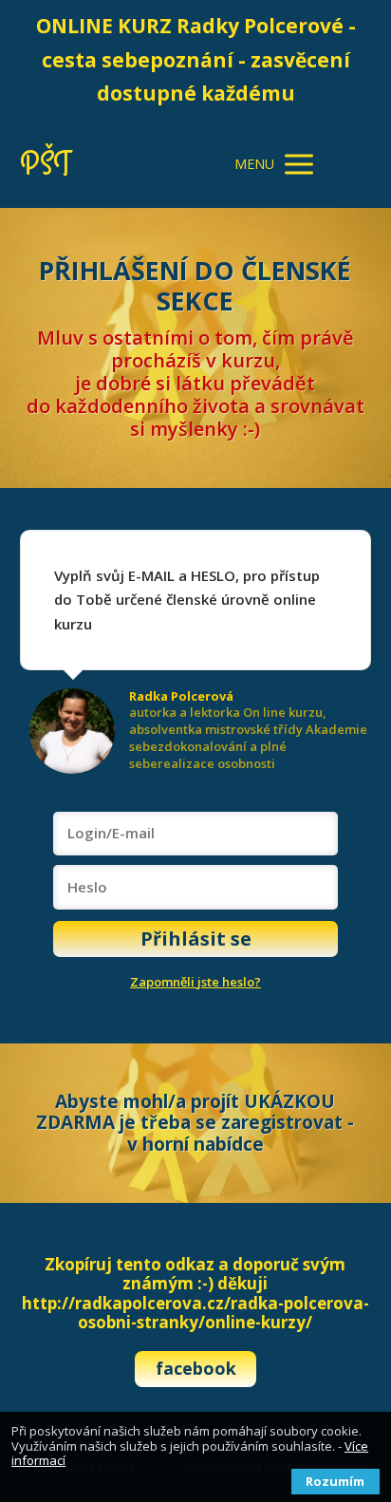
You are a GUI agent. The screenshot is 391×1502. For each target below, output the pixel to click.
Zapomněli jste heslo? (195, 981)
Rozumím (335, 1481)
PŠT (45, 164)
